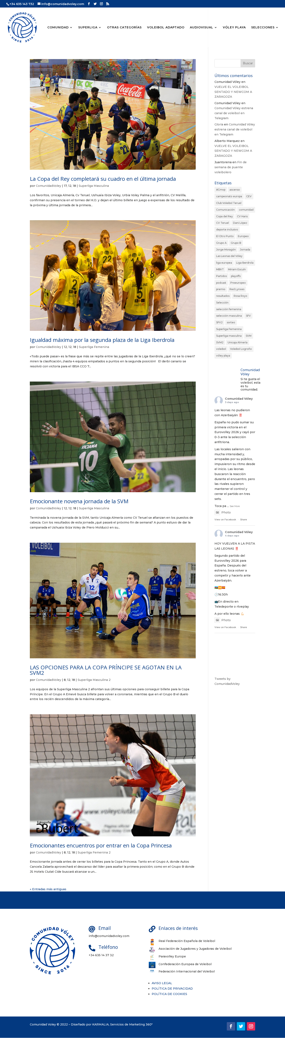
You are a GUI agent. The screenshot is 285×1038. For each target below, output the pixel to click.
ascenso (235, 189)
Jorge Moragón (226, 249)
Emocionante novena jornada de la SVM (79, 501)
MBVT (220, 269)
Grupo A (221, 242)
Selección (222, 302)
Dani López (240, 222)
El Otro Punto (225, 236)
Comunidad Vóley (239, 399)
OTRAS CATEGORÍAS (124, 27)
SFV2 (219, 322)
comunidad (246, 209)
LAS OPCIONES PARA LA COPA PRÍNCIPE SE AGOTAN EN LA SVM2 (106, 670)
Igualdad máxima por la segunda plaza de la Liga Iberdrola (102, 340)
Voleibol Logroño (241, 348)
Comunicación (225, 209)
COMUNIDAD (58, 27)
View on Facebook (225, 519)
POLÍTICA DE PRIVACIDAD (172, 988)
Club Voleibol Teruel (228, 203)
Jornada (245, 249)
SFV (248, 315)
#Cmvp (220, 189)
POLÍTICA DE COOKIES (169, 994)
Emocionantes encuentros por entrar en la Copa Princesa (101, 845)
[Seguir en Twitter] (241, 1026)
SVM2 (219, 342)
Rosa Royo (240, 295)
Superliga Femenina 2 (94, 852)
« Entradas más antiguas (48, 889)
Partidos (221, 276)
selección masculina (229, 315)
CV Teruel (222, 222)
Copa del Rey (224, 216)
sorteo (231, 322)
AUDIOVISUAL (201, 27)
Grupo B (236, 242)
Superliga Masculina (94, 186)
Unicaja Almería (237, 342)
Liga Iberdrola (244, 262)
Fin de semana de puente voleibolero (230, 167)
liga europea (224, 262)
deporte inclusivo (227, 229)
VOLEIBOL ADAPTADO (165, 27)
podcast (221, 282)
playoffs (236, 276)
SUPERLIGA (87, 27)
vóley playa (223, 355)
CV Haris (242, 216)
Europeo (243, 236)
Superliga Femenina (94, 347)
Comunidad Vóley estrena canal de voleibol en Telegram (233, 113)
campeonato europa (229, 196)
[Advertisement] (234, 755)
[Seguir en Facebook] (231, 1026)
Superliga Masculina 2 (94, 680)
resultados (223, 295)
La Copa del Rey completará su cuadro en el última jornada (103, 178)
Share (243, 519)
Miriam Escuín (237, 269)
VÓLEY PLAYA (234, 27)
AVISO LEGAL (162, 983)
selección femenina (228, 309)
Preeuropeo (238, 282)
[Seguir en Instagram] (251, 1026)
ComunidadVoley (48, 186)
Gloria (218, 124)
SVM (248, 335)
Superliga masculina (229, 335)
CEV (249, 196)
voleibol (221, 348)
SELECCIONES (263, 27)
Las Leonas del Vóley (229, 256)
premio (220, 289)
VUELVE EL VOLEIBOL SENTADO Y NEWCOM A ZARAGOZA (233, 92)
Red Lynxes (237, 289)
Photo (226, 512)
